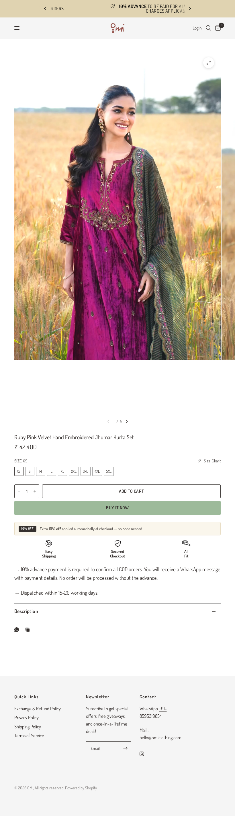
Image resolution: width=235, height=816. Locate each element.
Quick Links (26, 697)
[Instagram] (146, 754)
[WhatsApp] (17, 629)
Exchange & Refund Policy (37, 708)
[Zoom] (208, 62)
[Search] (208, 28)
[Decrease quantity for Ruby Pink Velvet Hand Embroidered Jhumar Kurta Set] (19, 491)
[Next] (127, 421)
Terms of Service (29, 735)
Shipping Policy (27, 727)
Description (26, 611)
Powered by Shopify (81, 787)
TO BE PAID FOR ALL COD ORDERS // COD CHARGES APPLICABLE (122, 8)
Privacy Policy (26, 717)
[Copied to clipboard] (28, 629)
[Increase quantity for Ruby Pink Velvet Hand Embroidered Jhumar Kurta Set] (34, 491)
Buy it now (117, 508)
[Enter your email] (125, 748)
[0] (217, 28)
